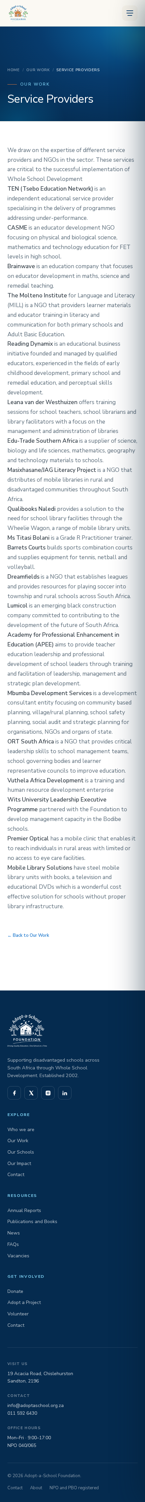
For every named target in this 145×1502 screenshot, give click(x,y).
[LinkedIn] (64, 1093)
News (13, 1233)
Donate (15, 1291)
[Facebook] (14, 1093)
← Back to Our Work (28, 935)
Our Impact (19, 1163)
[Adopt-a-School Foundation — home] (17, 13)
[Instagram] (48, 1093)
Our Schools (20, 1152)
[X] (31, 1093)
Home (13, 69)
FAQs (13, 1244)
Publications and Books (32, 1221)
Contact (15, 1174)
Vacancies (18, 1256)
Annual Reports (24, 1210)
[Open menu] (130, 13)
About (36, 1488)
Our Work (38, 69)
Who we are (20, 1129)
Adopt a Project (24, 1302)
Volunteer (18, 1314)
